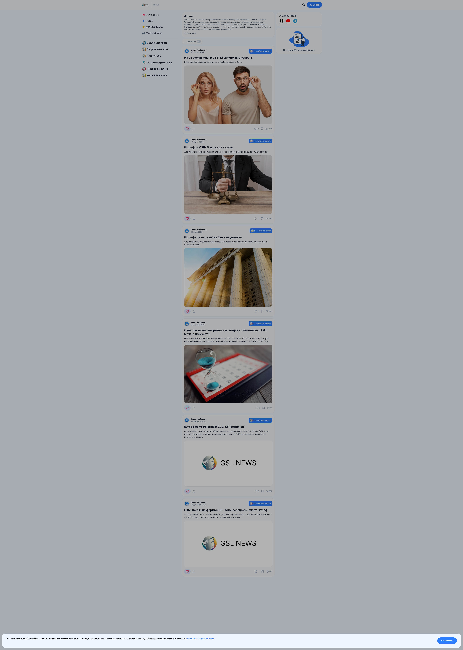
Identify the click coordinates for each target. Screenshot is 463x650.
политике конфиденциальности (200, 639)
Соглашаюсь (447, 641)
